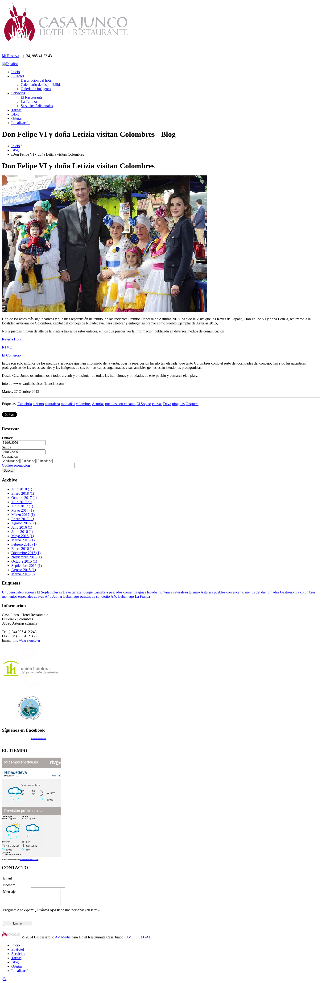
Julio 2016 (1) (21, 527)
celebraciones (26, 592)
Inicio (15, 72)
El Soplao (143, 404)
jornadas (273, 592)
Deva (167, 404)
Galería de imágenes (36, 89)
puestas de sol (90, 596)
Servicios (18, 93)
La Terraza (29, 102)
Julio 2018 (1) (21, 489)
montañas (68, 404)
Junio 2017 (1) (22, 506)
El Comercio (11, 355)
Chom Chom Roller (38, 739)
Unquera (192, 404)
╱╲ (4, 979)
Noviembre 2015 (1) (26, 557)
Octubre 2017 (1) (24, 498)
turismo (38, 404)
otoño (105, 596)
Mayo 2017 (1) (22, 510)
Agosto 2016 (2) (23, 523)
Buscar (8, 470)
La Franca (142, 596)
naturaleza (52, 404)
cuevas (157, 404)
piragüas (178, 404)
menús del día (255, 592)
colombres (83, 404)
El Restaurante (31, 97)
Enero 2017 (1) (22, 519)
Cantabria (24, 404)
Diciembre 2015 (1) (26, 553)
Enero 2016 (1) (22, 549)
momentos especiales (17, 596)
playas (57, 592)
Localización (20, 123)
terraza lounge (82, 592)
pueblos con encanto (120, 404)
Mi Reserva (10, 56)
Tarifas (16, 110)
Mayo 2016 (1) (22, 536)
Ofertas (16, 118)
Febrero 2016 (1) (24, 544)
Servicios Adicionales (37, 106)
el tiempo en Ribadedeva (29, 860)
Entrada (7, 438)
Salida (6, 447)
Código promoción (16, 465)
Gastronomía (289, 592)
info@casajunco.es (26, 640)
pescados (115, 592)
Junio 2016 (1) (22, 532)
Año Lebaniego (122, 596)
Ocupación (10, 456)
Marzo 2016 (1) (23, 540)
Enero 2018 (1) (22, 493)
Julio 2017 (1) (21, 502)
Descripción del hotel (36, 80)
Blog (15, 114)
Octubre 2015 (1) (24, 561)
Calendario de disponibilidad (42, 85)
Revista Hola (11, 339)
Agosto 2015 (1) (23, 570)
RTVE (7, 347)
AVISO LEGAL (138, 937)
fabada (152, 592)
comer (127, 592)
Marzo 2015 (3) (23, 574)
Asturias (98, 404)
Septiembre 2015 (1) (26, 566)
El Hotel (17, 76)
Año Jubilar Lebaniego (62, 596)
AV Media (62, 937)
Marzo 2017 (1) (23, 515)
